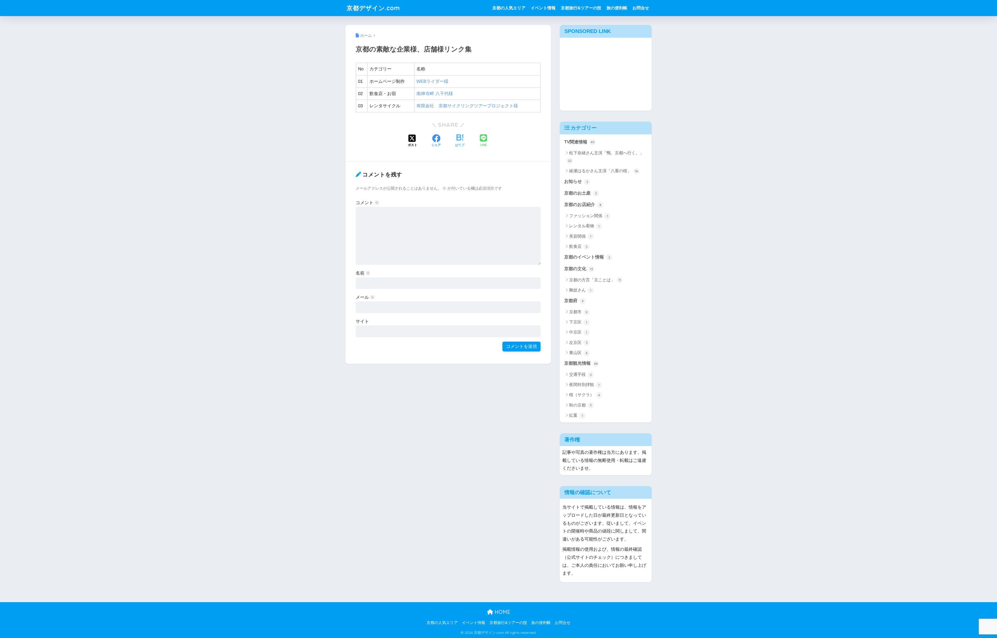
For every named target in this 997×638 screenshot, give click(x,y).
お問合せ (640, 8)
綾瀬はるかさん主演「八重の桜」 (603, 171)
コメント (367, 202)
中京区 (578, 332)
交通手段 (580, 374)
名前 (363, 273)
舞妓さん (580, 290)
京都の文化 (578, 268)
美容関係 (580, 236)
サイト (362, 321)
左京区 (578, 342)
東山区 (578, 352)
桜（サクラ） (584, 395)
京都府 (574, 300)
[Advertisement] (605, 72)
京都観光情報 (581, 363)
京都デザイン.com (373, 8)
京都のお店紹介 (582, 204)
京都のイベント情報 (587, 257)
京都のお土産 (580, 193)
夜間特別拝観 (584, 384)
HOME (501, 612)
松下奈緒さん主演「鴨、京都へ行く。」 (606, 157)
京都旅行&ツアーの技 (581, 8)
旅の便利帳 (617, 8)
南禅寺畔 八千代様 (434, 93)
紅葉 (576, 415)
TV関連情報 (579, 141)
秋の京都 (580, 405)
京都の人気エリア (509, 8)
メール (365, 297)
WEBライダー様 (432, 81)
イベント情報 (543, 8)
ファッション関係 (588, 216)
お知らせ (576, 181)
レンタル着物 (584, 226)
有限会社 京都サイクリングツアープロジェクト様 (467, 105)
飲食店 (578, 246)
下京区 (578, 322)
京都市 (578, 312)
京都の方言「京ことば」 (595, 280)
